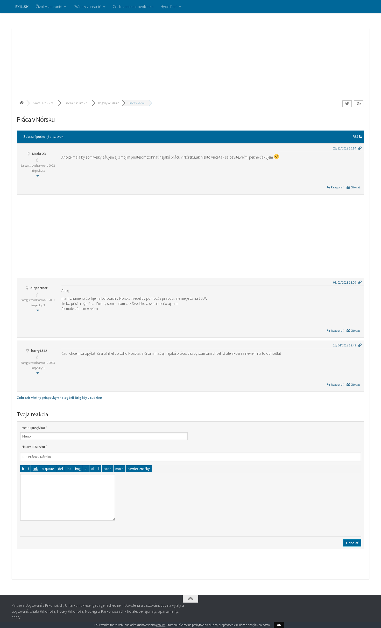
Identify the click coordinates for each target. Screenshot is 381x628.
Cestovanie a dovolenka (133, 6)
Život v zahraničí (49, 6)
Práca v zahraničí (88, 6)
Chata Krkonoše (42, 611)
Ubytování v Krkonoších (44, 605)
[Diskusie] (22, 103)
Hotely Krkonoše (70, 611)
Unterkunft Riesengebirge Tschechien (94, 605)
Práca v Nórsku (137, 103)
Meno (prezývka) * (34, 428)
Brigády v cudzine (108, 103)
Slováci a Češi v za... (44, 103)
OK (279, 625)
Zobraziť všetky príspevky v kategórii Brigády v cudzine (59, 397)
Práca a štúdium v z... (77, 103)
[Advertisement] (190, 52)
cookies (160, 625)
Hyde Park (169, 6)
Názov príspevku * (34, 447)
